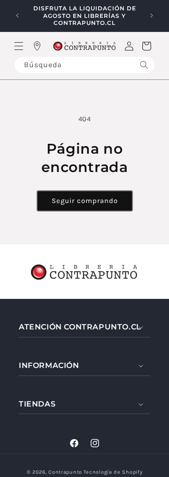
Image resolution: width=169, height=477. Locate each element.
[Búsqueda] (144, 65)
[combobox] (84, 65)
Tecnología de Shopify (113, 472)
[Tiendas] (37, 46)
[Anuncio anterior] (17, 15)
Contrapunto (65, 472)
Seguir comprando (85, 200)
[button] (18, 46)
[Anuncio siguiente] (151, 15)
